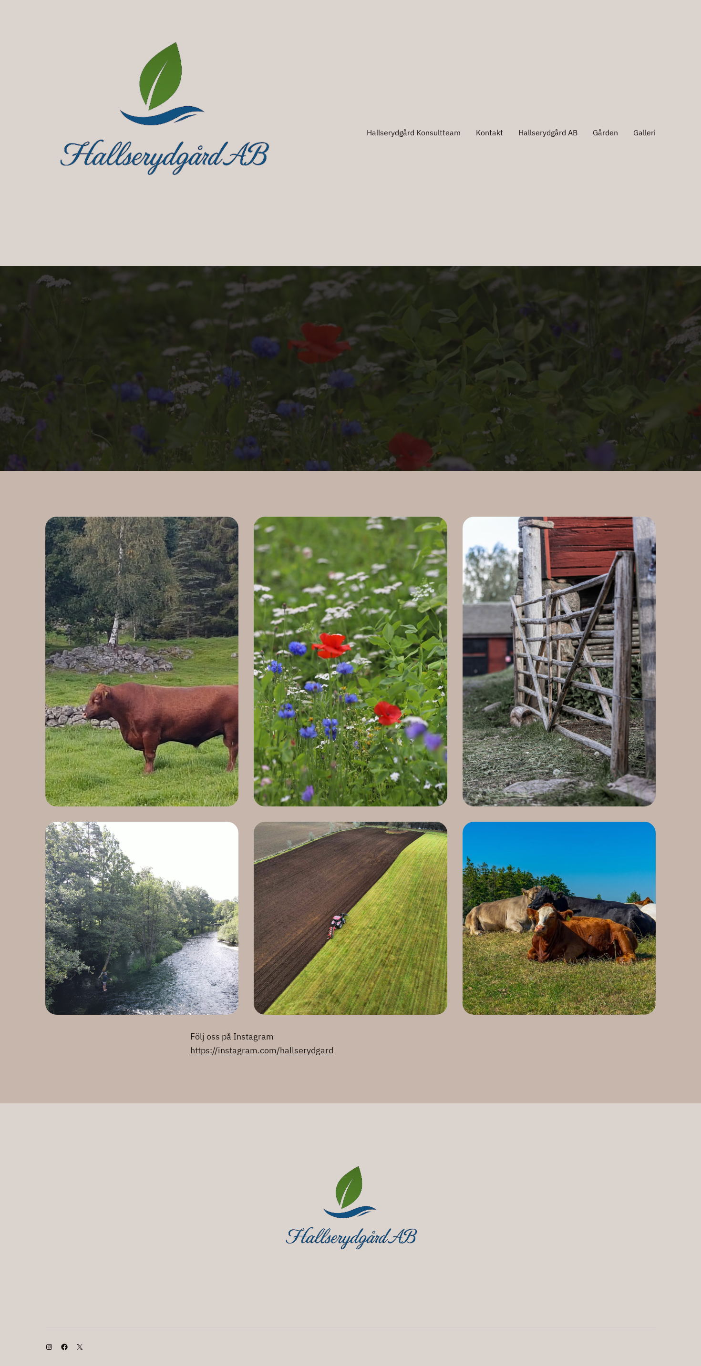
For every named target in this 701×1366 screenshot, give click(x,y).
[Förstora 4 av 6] (226, 834)
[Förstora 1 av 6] (226, 529)
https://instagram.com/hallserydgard (261, 1050)
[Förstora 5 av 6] (435, 834)
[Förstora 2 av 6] (435, 529)
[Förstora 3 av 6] (643, 529)
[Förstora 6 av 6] (643, 834)
